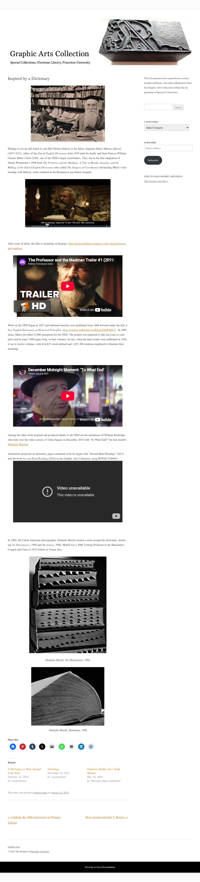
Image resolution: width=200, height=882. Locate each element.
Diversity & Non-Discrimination (100, 867)
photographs (40, 792)
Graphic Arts (14, 846)
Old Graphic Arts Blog (156, 181)
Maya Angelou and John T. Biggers (106, 817)
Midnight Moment (18, 444)
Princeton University (177, 848)
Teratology (53, 769)
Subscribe (153, 160)
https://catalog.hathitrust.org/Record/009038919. (89, 330)
